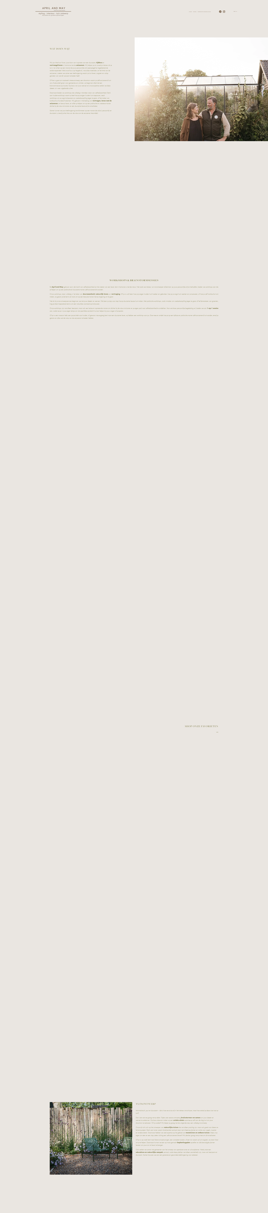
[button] (215, 743)
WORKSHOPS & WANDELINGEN (204, 11)
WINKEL (195, 11)
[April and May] (220, 11)
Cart (235, 11)
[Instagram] (224, 11)
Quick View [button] (78, 743)
